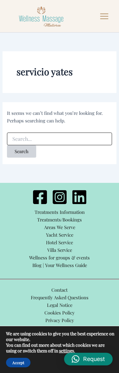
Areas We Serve (59, 227)
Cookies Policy (59, 312)
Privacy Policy (59, 320)
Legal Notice (59, 305)
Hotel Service (59, 242)
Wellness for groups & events (59, 257)
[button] (88, 359)
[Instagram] (60, 197)
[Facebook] (40, 197)
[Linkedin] (79, 197)
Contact (59, 290)
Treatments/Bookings (59, 219)
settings (66, 351)
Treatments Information (60, 212)
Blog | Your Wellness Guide (59, 265)
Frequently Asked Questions (60, 297)
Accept (18, 362)
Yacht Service (59, 235)
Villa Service (59, 250)
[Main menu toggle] (104, 16)
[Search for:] (59, 139)
